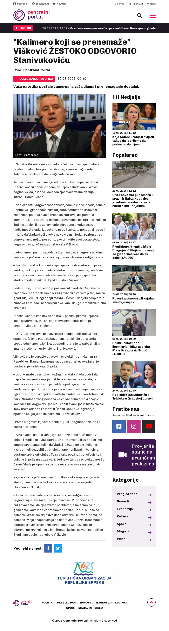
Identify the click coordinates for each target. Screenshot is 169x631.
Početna (47, 602)
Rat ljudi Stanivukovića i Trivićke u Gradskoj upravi (132, 396)
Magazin (123, 531)
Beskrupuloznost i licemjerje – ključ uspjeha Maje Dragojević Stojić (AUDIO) (131, 348)
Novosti (123, 501)
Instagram (42, 3)
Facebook (22, 3)
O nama (119, 3)
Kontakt (151, 3)
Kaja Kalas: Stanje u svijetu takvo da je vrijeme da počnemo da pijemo (133, 140)
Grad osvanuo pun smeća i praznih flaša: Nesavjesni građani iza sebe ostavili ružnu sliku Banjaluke (132, 200)
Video (121, 539)
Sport (121, 524)
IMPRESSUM (135, 3)
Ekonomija (125, 509)
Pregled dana (127, 494)
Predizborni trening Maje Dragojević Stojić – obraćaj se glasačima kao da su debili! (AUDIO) (133, 252)
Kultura (123, 516)
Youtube (61, 3)
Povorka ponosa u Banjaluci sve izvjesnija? (133, 300)
